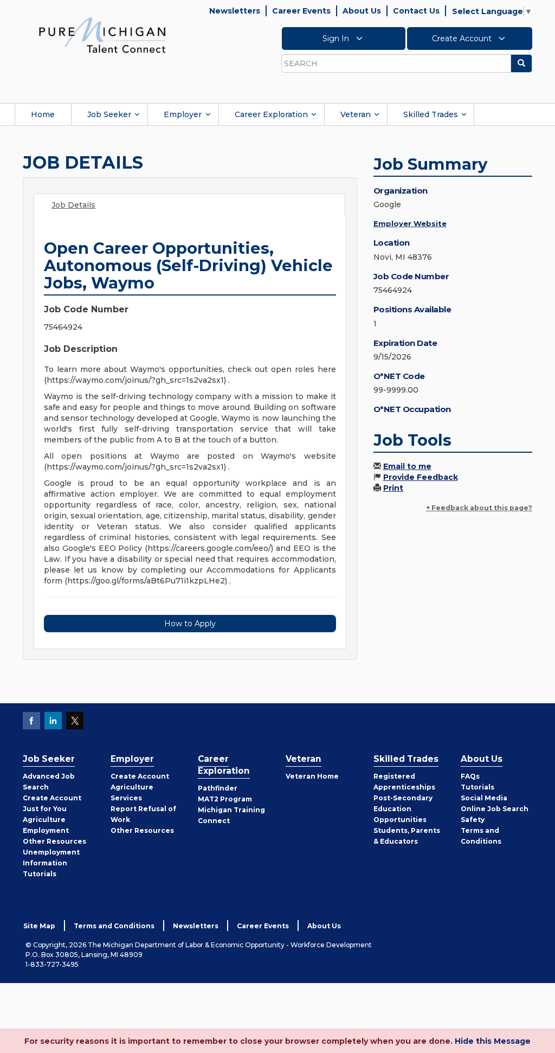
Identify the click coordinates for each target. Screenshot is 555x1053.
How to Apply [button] (190, 623)
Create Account (463, 38)
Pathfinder (217, 788)
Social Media (484, 798)
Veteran (355, 114)
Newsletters (234, 11)
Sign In (336, 38)
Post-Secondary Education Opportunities (403, 809)
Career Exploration (271, 114)
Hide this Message (493, 1041)
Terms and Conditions (114, 926)
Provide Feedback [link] (420, 477)
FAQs (470, 776)
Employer (183, 114)
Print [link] (393, 488)
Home (43, 114)
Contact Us (416, 11)
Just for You (45, 809)
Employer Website (410, 223)
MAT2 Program (225, 799)
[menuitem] (43, 114)
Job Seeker (109, 114)
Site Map (39, 926)
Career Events (301, 11)
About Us (362, 11)
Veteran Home (312, 776)
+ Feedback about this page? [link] (479, 508)
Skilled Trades (430, 114)
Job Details (73, 205)
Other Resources (54, 841)
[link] (102, 35)
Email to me (407, 466)
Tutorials (39, 874)
